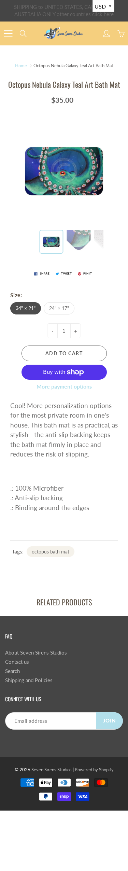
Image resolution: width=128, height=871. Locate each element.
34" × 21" (25, 308)
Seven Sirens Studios (51, 769)
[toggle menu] (8, 33)
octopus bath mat (50, 551)
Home (21, 65)
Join (109, 721)
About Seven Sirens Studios (36, 653)
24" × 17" (59, 308)
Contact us (17, 662)
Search (12, 671)
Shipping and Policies (29, 680)
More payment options (64, 386)
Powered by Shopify (94, 769)
